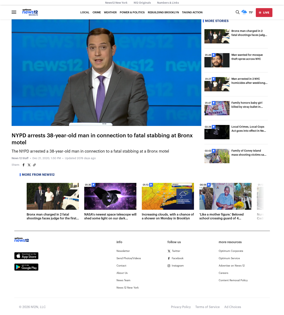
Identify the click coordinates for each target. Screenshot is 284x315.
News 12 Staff (20, 158)
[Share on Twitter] (29, 164)
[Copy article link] (34, 164)
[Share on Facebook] (23, 164)
